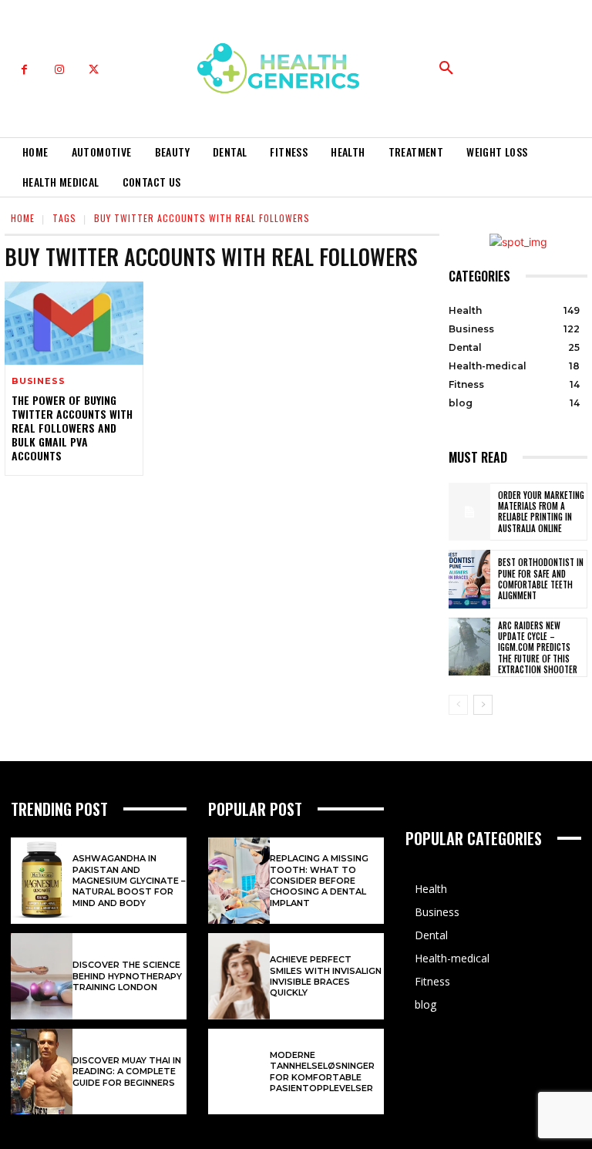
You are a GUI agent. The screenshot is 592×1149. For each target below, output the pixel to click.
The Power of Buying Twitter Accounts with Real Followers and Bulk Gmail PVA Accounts (72, 428)
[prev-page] (458, 705)
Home (23, 217)
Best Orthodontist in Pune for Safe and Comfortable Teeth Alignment (541, 578)
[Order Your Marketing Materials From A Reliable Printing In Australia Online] (469, 512)
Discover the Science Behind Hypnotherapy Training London (127, 975)
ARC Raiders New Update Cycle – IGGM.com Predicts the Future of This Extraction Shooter (537, 647)
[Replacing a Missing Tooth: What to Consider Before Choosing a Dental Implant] (239, 880)
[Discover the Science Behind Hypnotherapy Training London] (41, 976)
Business (38, 381)
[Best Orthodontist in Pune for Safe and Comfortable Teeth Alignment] (469, 579)
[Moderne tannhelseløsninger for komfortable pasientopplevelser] (239, 1072)
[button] (446, 68)
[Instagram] (58, 69)
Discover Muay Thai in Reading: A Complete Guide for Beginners (126, 1071)
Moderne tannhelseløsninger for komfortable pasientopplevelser (322, 1071)
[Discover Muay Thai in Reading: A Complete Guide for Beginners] (41, 1072)
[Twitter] (93, 69)
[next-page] (483, 705)
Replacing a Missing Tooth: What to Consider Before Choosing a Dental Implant (319, 880)
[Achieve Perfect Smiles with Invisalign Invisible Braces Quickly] (239, 976)
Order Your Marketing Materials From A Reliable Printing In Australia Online (541, 511)
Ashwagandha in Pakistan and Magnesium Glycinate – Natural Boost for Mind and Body (129, 880)
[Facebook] (24, 69)
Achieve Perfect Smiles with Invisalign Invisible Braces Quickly (326, 976)
